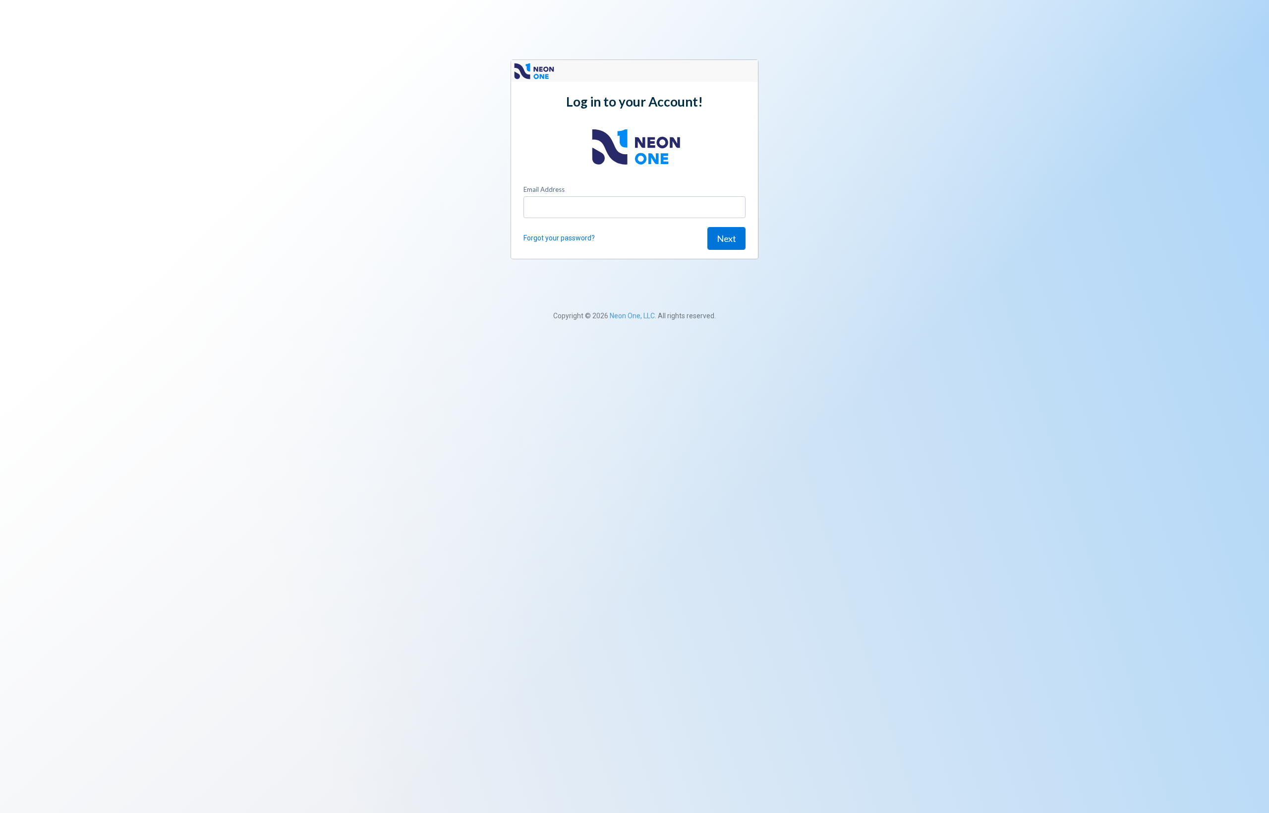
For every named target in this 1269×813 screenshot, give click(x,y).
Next (726, 238)
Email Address (544, 189)
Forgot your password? (559, 238)
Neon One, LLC (632, 316)
